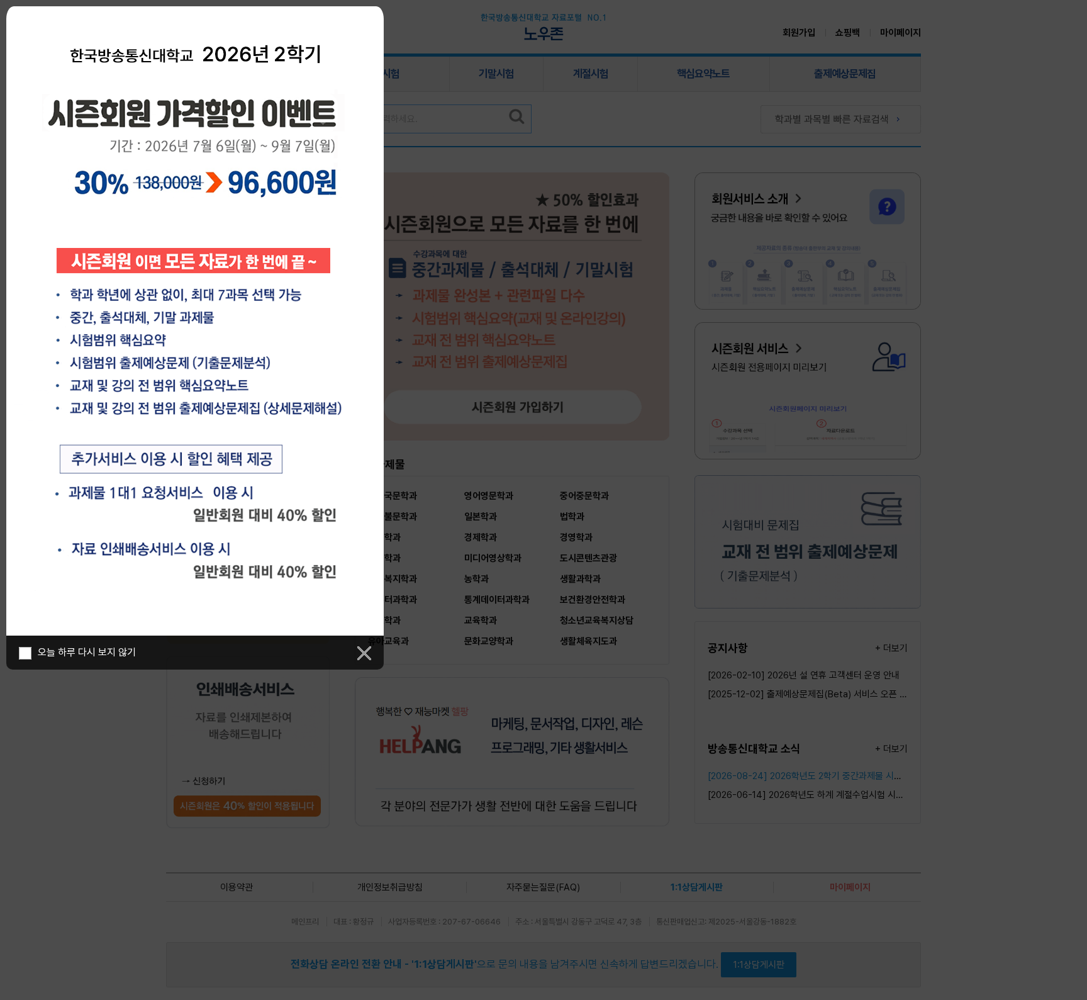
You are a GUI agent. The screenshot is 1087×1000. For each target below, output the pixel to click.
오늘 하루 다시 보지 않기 (87, 652)
